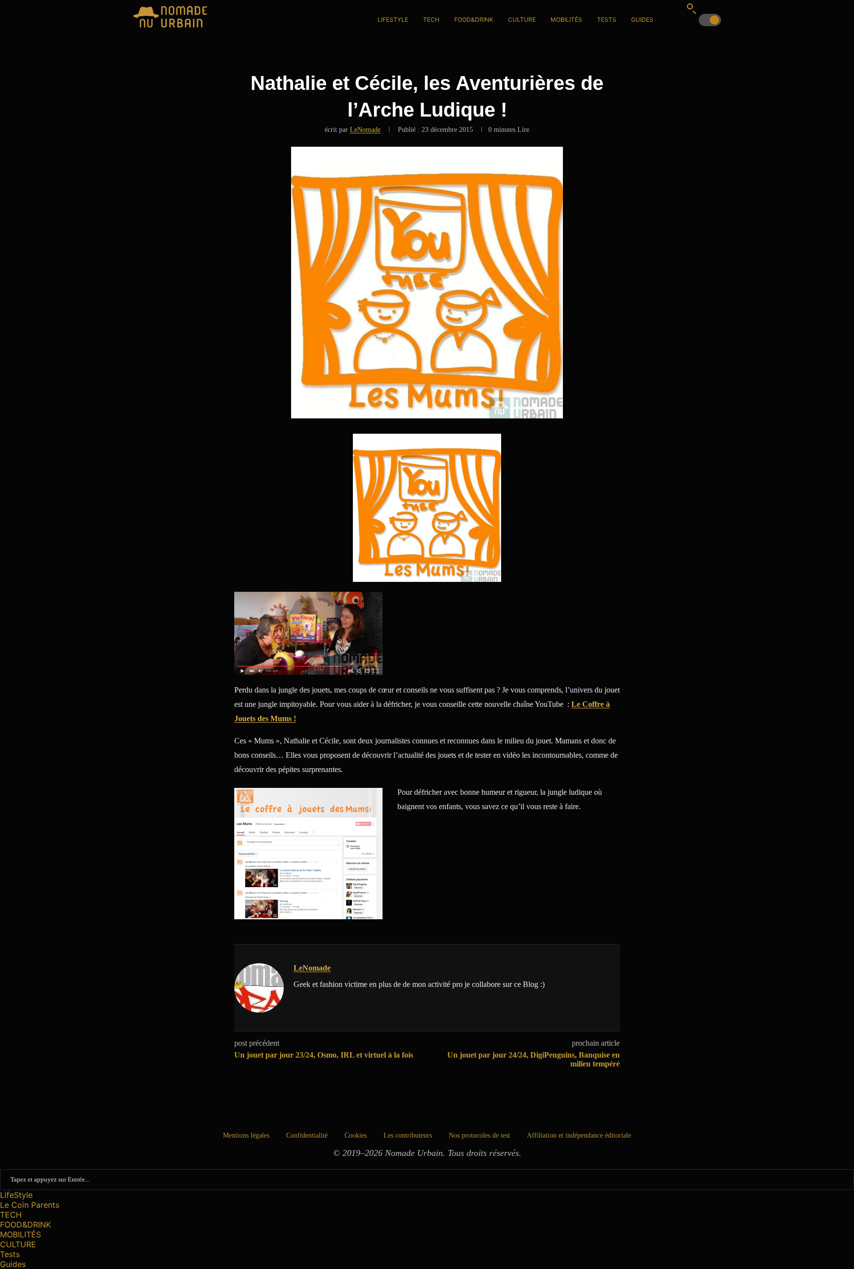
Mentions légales (246, 1135)
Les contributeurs (408, 1135)
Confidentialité (307, 1135)
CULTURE (522, 19)
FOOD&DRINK (473, 19)
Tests (606, 19)
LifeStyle (393, 19)
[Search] (691, 8)
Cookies (355, 1135)
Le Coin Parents (29, 1205)
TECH (431, 19)
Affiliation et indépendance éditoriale (579, 1135)
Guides (642, 19)
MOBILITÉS (566, 19)
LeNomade (365, 129)
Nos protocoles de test (479, 1135)
